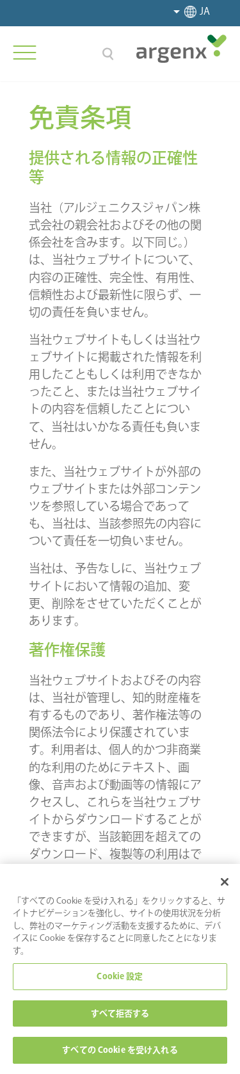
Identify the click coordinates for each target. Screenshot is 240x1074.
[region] (120, 969)
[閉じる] (225, 882)
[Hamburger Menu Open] (24, 52)
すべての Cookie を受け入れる (119, 1050)
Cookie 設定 (120, 976)
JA (205, 11)
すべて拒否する (120, 1013)
